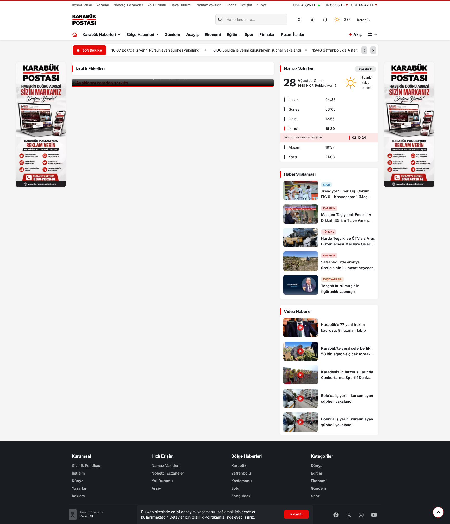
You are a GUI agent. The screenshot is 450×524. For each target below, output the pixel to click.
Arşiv (156, 488)
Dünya (316, 465)
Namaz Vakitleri (209, 5)
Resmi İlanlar (82, 5)
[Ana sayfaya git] (75, 34)
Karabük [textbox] (363, 20)
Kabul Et (296, 514)
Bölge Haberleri (140, 34)
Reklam (78, 496)
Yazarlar (102, 5)
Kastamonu (241, 480)
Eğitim (232, 34)
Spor (249, 34)
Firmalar (267, 34)
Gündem (172, 34)
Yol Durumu (156, 5)
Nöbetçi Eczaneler (128, 5)
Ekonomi (213, 34)
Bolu (235, 488)
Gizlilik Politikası (86, 465)
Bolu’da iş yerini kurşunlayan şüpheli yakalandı (161, 50)
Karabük (238, 465)
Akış (357, 34)
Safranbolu (241, 473)
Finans (231, 5)
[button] (312, 19)
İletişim (246, 5)
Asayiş (192, 34)
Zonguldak (241, 496)
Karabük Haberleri (99, 34)
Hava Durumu (181, 5)
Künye (261, 5)
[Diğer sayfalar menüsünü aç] (372, 34)
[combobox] (371, 19)
